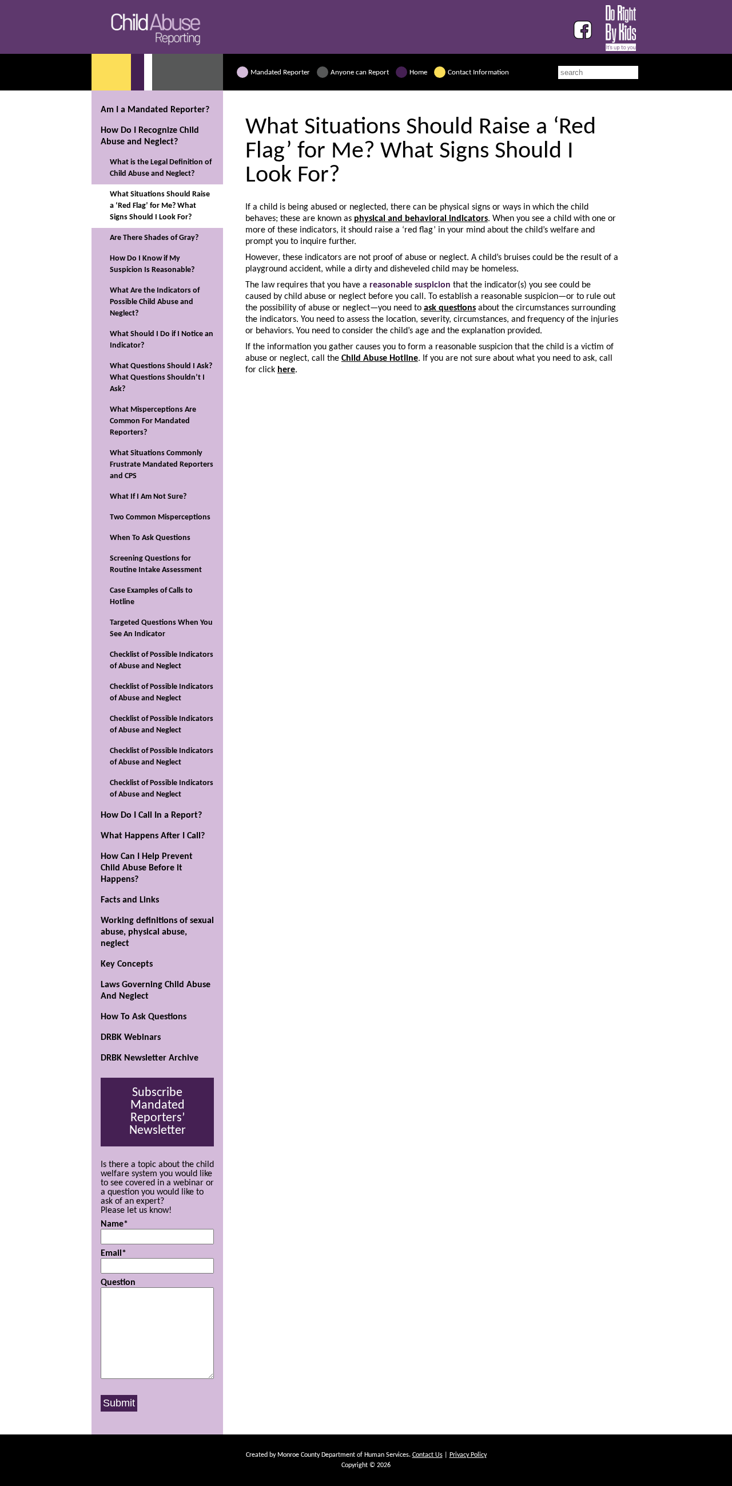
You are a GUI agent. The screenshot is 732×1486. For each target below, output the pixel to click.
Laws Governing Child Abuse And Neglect (155, 990)
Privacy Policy (468, 1455)
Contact (478, 72)
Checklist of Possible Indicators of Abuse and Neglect (161, 661)
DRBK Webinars (131, 1037)
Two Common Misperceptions (160, 517)
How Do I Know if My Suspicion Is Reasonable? (152, 264)
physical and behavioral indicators (421, 218)
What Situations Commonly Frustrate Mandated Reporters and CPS (161, 464)
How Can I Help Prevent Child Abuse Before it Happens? (147, 868)
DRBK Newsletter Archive (149, 1058)
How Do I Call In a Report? (151, 815)
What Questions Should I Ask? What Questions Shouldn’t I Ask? (161, 377)
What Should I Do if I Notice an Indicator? (161, 340)
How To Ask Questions (143, 1017)
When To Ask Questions (150, 538)
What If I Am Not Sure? (148, 496)
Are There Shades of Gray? (154, 238)
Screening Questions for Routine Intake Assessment (156, 564)
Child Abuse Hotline (379, 358)
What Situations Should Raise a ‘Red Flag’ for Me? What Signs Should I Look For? (160, 206)
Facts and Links (130, 900)
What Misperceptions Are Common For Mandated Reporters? (153, 421)
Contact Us (427, 1455)
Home (418, 72)
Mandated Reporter (280, 72)
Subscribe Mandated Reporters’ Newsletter (157, 1111)
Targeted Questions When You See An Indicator (161, 628)
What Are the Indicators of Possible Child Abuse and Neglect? (155, 302)
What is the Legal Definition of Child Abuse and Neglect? (161, 168)
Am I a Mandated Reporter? (155, 110)
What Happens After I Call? (153, 836)
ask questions (450, 308)
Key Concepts (127, 964)
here (286, 370)
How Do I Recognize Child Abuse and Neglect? (150, 136)
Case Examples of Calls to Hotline (151, 596)
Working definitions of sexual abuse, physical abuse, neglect (157, 932)
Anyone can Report (360, 72)
